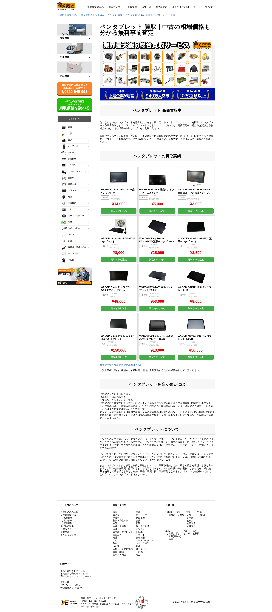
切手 (138, 523)
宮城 (182, 515)
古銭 (138, 520)
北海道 (172, 515)
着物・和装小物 (120, 520)
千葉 (191, 517)
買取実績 (132, 7)
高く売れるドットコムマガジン (75, 576)
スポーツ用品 (74, 228)
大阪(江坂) (174, 533)
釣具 (70, 241)
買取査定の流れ (95, 7)
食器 (115, 523)
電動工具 (72, 184)
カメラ (71, 140)
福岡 (197, 533)
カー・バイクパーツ (77, 215)
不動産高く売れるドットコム (74, 573)
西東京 (192, 523)
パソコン (72, 165)
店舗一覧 (146, 7)
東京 (191, 520)
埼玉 (191, 515)
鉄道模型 (72, 159)
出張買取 (68, 520)
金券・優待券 (119, 526)
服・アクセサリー (145, 526)
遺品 (138, 554)
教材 (70, 222)
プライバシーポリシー (71, 585)
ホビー (71, 152)
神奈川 (192, 526)
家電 (70, 127)
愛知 (202, 515)
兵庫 (171, 539)
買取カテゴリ (115, 7)
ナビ (70, 209)
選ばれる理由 (67, 526)
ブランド (72, 190)
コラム (197, 7)
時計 (70, 196)
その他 (71, 260)
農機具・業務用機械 (77, 247)
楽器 (70, 133)
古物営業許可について (71, 588)
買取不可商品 (119, 554)
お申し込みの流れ (69, 512)
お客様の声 (161, 7)
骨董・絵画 (118, 551)
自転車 (71, 178)
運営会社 (210, 7)
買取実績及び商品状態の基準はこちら (122, 365)
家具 (115, 529)
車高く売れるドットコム (72, 570)
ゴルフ (71, 234)
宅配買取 (68, 517)
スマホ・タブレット (77, 171)
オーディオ (73, 146)
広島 (188, 533)
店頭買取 (68, 523)
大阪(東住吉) (175, 536)
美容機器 (72, 203)
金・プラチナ (74, 253)
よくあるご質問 (180, 7)
